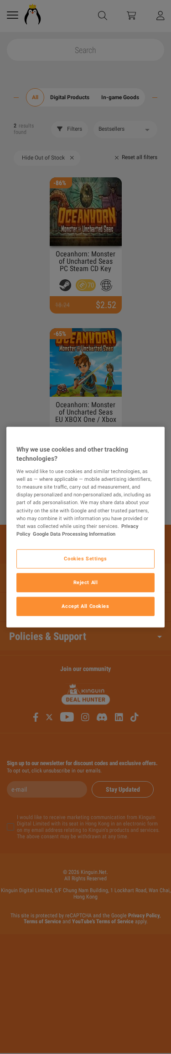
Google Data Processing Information (74, 533)
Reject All (85, 582)
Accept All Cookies (85, 605)
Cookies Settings (85, 558)
